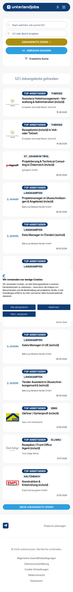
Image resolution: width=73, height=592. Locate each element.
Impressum (36, 580)
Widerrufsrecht (36, 575)
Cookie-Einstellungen (37, 569)
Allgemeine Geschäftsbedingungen (36, 558)
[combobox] (36, 33)
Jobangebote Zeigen (34, 41)
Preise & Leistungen (55, 525)
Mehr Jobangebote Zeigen (36, 506)
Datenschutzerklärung (36, 563)
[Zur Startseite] (23, 7)
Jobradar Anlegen (38, 50)
